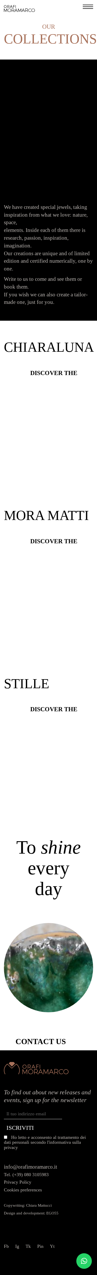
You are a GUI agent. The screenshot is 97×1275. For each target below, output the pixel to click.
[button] (84, 1261)
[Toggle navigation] (88, 8)
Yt (52, 1246)
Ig (17, 1246)
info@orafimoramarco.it (30, 1167)
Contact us (41, 1041)
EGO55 (52, 1213)
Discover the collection (53, 372)
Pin (40, 1246)
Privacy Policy (17, 1182)
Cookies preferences (23, 1190)
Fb (6, 1246)
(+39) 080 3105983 (30, 1174)
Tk (28, 1246)
